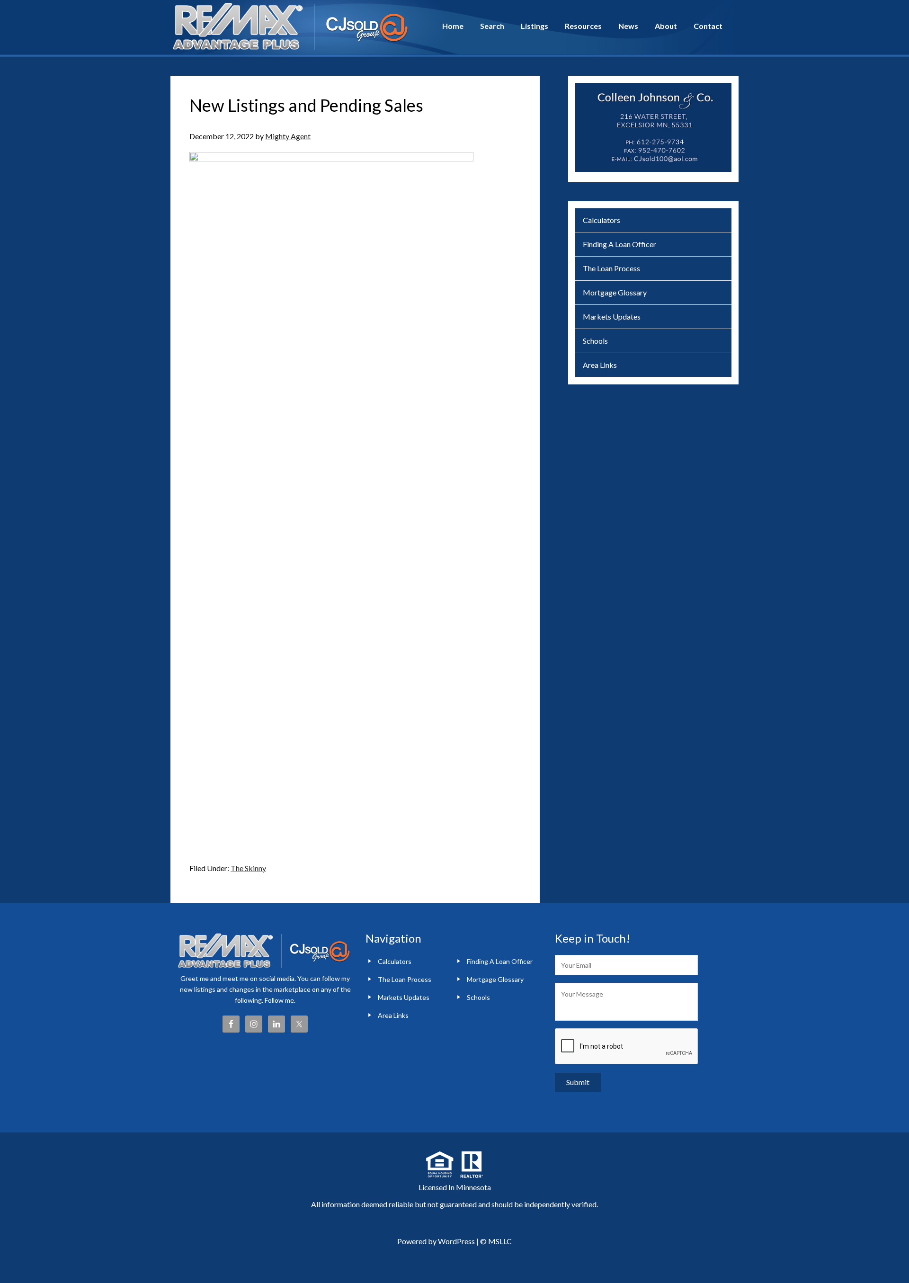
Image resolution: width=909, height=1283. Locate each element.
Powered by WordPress (436, 1241)
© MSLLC (496, 1241)
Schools (595, 340)
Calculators (601, 219)
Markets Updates (612, 316)
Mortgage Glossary (615, 292)
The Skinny (248, 868)
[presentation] (627, 1046)
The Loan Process (611, 268)
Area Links (600, 364)
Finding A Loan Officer (619, 244)
